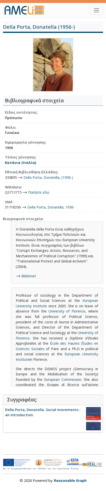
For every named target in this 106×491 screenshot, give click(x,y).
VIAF (9, 202)
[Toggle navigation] (96, 10)
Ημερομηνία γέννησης (25, 142)
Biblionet (28, 276)
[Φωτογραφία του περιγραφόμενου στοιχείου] (53, 64)
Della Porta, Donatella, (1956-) (48, 177)
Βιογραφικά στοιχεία (23, 218)
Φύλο (10, 127)
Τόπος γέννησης (20, 157)
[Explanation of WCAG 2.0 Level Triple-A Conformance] (83, 464)
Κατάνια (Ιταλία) (20, 162)
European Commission (62, 379)
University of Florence (67, 311)
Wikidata (13, 187)
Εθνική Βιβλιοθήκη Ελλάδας (31, 172)
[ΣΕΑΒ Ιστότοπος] (95, 463)
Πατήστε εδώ (38, 192)
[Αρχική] (26, 10)
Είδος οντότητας (21, 112)
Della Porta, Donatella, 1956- (50, 207)
